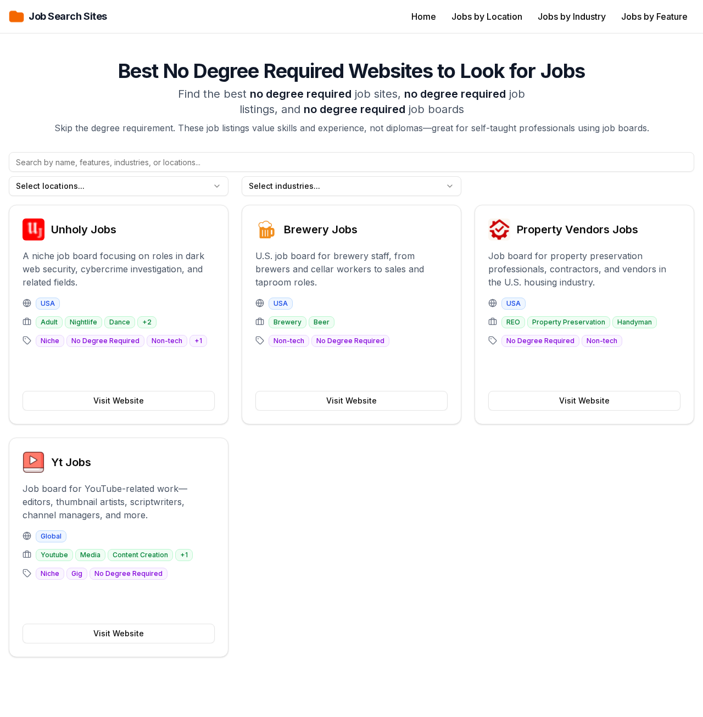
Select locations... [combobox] (50, 186)
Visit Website (118, 400)
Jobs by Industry (572, 16)
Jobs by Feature (654, 16)
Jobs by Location (486, 16)
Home (423, 16)
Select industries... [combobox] (284, 186)
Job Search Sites (68, 16)
